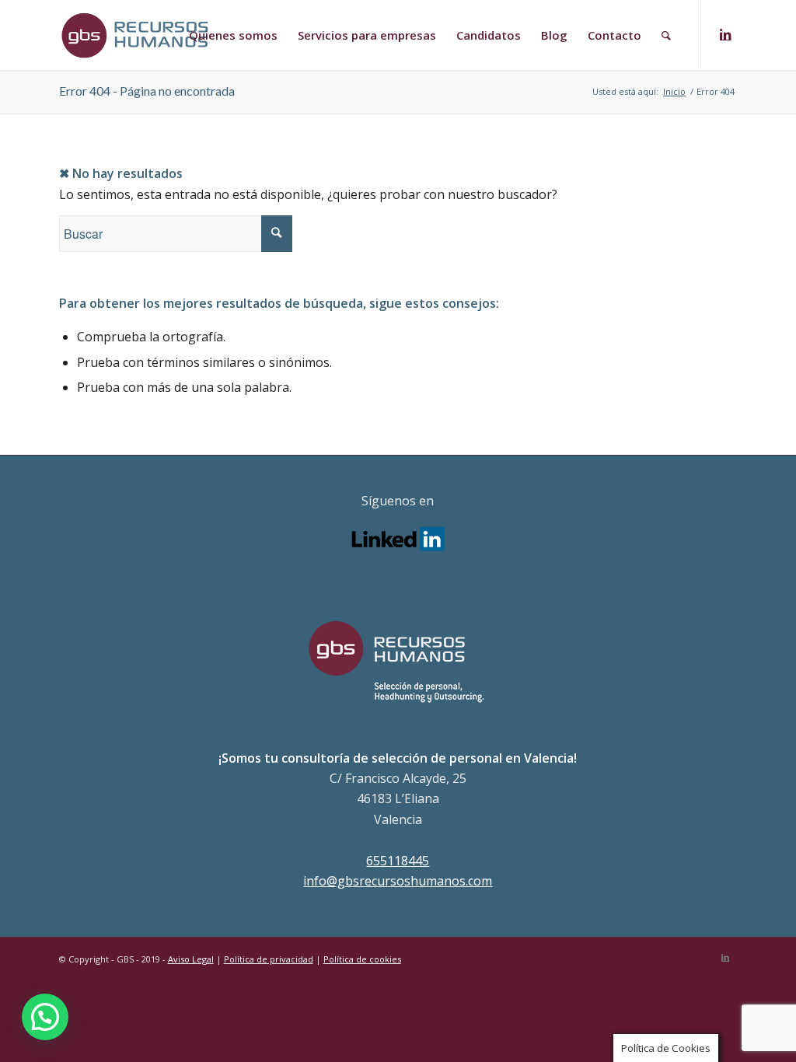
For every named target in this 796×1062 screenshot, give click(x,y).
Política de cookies (362, 959)
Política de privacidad (268, 959)
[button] (45, 1017)
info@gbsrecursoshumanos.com (397, 880)
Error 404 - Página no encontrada (147, 90)
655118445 (397, 860)
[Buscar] (666, 35)
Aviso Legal (191, 959)
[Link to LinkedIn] (725, 34)
